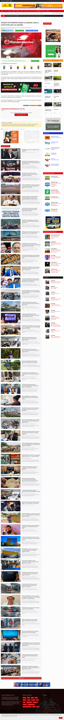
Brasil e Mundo (25, 658)
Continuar (60, 717)
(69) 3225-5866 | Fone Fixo (48, 698)
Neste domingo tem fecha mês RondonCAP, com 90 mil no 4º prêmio (56, 244)
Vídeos (38, 706)
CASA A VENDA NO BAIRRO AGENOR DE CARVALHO (48, 71)
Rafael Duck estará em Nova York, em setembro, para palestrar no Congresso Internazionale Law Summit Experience (31, 438)
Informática (47, 107)
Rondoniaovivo (6, 129)
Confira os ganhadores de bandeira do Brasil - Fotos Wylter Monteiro (55, 318)
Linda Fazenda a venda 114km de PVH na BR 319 (56, 84)
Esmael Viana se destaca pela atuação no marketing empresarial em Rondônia (56, 264)
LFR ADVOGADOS (54, 154)
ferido (19, 129)
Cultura (24, 259)
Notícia (24, 129)
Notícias (24, 697)
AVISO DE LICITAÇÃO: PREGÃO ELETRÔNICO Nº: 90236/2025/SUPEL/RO (56, 204)
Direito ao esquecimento (33, 105)
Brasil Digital (53, 143)
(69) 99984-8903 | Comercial (48, 702)
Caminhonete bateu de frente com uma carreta (29, 589)
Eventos (34, 706)
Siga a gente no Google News (32, 30)
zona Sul (15, 129)
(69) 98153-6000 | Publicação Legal (49, 704)
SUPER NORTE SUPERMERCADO (56, 137)
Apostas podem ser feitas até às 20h (28, 660)
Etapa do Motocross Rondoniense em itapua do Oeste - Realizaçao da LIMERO (56, 325)
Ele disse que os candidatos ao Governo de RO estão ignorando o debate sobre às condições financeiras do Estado (31, 320)
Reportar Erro (39, 105)
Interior (24, 177)
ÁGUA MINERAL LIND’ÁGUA (55, 197)
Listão (24, 702)
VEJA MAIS (21, 678)
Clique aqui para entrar (21, 114)
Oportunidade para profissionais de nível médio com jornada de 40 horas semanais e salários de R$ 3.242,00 (30, 414)
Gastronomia (24, 200)
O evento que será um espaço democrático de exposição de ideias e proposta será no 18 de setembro (29, 391)
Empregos (24, 704)
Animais (46, 81)
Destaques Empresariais (26, 457)
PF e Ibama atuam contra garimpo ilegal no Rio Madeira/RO (22, 15)
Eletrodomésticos (57, 94)
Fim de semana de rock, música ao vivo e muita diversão (55, 237)
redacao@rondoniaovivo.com (49, 705)
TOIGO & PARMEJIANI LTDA (55, 177)
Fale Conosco (46, 697)
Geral (23, 152)
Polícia (24, 224)
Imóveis (46, 68)
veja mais (60, 60)
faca (21, 129)
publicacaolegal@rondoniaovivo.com (50, 709)
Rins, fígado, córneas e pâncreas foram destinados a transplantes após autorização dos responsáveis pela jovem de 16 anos (31, 649)
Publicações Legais (31, 704)
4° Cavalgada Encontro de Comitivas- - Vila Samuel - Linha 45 (56, 305)
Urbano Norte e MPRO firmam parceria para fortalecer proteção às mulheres (56, 271)
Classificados (35, 702)
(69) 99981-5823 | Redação (48, 700)
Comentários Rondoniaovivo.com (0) (13, 109)
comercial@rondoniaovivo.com (49, 707)
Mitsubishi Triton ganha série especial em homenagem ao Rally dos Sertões (55, 250)
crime (10, 129)
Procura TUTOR (47, 83)
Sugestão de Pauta (26, 105)
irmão (13, 129)
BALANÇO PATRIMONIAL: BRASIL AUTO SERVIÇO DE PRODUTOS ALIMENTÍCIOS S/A (56, 192)
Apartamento (56, 109)
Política (24, 271)
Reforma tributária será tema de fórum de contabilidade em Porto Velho (56, 257)
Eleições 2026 (25, 294)
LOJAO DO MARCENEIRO (55, 159)
